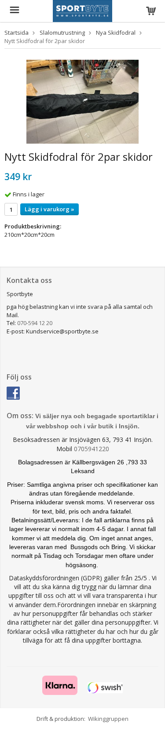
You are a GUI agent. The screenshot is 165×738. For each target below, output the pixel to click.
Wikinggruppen (108, 719)
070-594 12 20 (34, 323)
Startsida (16, 32)
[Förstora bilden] (82, 101)
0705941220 (91, 449)
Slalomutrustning (62, 32)
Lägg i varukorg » (49, 209)
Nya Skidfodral (116, 32)
